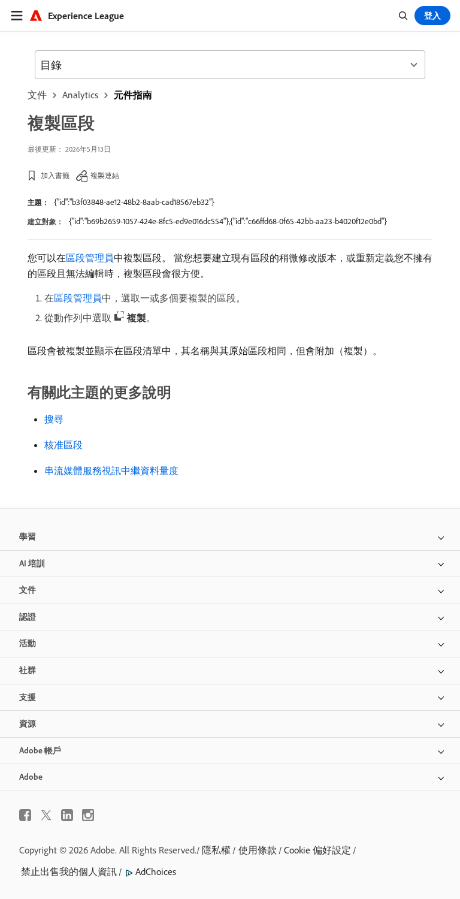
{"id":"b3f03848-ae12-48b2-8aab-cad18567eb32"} (134, 202)
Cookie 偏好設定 (317, 850)
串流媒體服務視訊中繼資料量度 (111, 470)
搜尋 (53, 419)
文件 (37, 95)
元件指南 (133, 95)
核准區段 (63, 445)
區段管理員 (90, 258)
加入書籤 (55, 175)
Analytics (80, 95)
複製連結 (104, 175)
